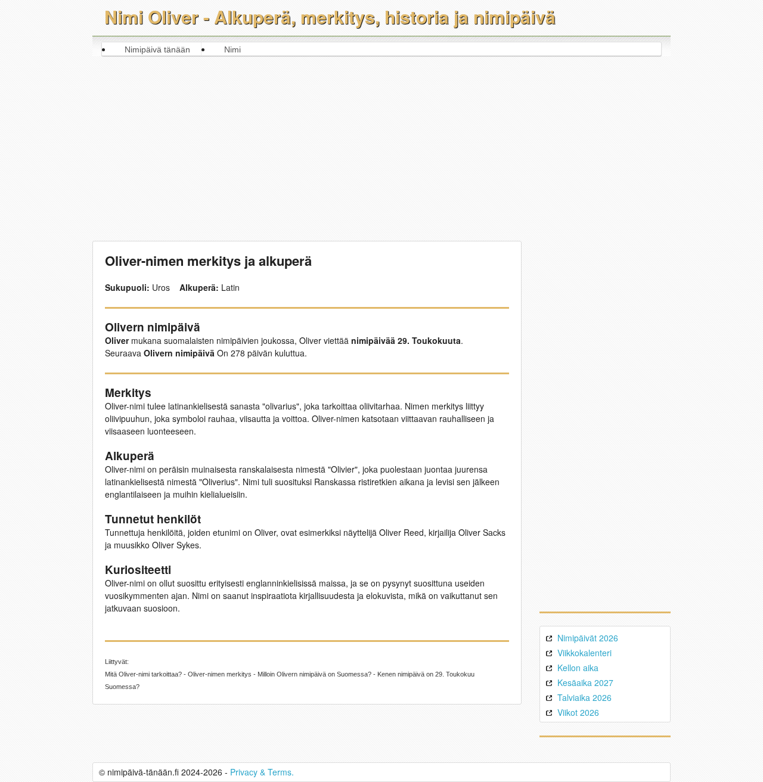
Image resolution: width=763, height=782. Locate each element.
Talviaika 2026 (584, 697)
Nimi (232, 49)
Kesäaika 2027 (585, 682)
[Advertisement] (382, 145)
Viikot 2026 (578, 712)
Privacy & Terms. (262, 772)
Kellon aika (577, 668)
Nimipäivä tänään (157, 49)
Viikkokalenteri (584, 653)
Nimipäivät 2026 (587, 638)
